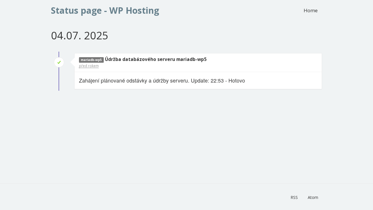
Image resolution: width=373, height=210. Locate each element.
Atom (313, 197)
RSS (294, 197)
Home (311, 10)
